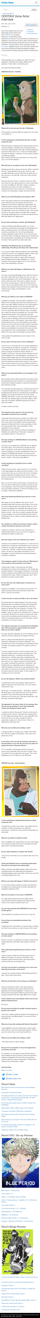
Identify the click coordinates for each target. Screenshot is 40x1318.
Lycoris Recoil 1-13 (7, 1194)
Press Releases (32, 33)
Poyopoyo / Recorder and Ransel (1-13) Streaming (17, 1221)
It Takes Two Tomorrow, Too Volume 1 (13, 1306)
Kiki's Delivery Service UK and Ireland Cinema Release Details (18, 1115)
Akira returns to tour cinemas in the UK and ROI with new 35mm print (19, 1120)
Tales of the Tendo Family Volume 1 (12, 1303)
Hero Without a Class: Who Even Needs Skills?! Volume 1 (19, 1300)
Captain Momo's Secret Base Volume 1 (13, 1294)
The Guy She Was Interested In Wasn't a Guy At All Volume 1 (19, 1278)
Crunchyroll (4, 46)
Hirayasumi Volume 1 (7, 1285)
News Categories (31, 25)
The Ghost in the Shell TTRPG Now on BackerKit (16, 1111)
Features (30, 29)
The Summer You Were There (10, 1310)
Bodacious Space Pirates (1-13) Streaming (14, 1218)
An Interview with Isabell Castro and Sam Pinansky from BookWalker (18, 1104)
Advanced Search (8, 13)
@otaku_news (12, 1074)
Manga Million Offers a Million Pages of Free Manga (17, 1108)
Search (34, 9)
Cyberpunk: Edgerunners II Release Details (14, 1130)
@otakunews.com (13, 1078)
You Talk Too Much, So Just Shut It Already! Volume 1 (17, 1282)
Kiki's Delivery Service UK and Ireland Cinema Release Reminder (18, 1088)
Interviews (30, 31)
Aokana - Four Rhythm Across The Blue (13, 1197)
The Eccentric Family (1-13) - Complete (13, 1208)
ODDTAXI (8, 35)
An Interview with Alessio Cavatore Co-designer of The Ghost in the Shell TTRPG (18, 1126)
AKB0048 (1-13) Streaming (9, 1215)
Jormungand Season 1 (8, 1205)
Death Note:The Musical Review (11, 1092)
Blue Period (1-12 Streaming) (10, 1190)
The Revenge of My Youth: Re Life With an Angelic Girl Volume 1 (18, 1289)
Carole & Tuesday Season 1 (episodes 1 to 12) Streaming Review (19, 1201)
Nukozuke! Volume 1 (7, 1297)
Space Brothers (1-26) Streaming (11, 1211)
